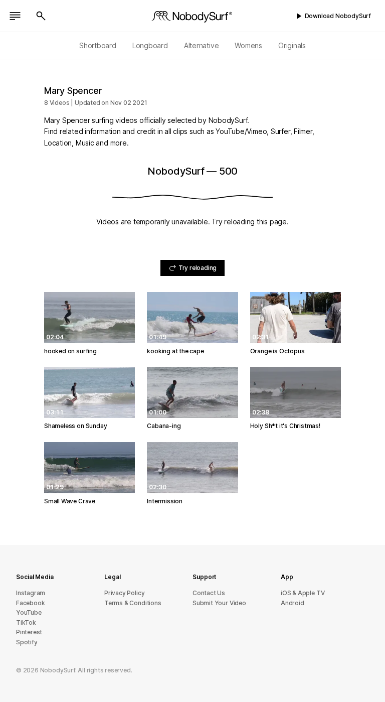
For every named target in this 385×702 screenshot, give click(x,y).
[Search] (41, 16)
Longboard (150, 45)
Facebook (30, 603)
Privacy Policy (124, 593)
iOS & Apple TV (302, 593)
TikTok (26, 622)
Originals (292, 45)
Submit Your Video (219, 603)
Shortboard (97, 45)
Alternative (201, 45)
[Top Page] (192, 16)
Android (292, 603)
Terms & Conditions (132, 603)
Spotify (27, 642)
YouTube (29, 612)
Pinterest (29, 632)
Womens (248, 45)
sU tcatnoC (208, 593)
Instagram (30, 593)
